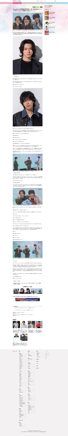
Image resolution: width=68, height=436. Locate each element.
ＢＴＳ (29, 404)
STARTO (20, 353)
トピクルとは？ (46, 351)
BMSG (19, 422)
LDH (19, 394)
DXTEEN (29, 354)
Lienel (20, 409)
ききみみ (37, 361)
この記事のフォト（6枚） (28, 286)
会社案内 (46, 358)
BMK (28, 382)
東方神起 (38, 354)
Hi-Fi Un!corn (38, 356)
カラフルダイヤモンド (30, 381)
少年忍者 (20, 374)
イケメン (37, 363)
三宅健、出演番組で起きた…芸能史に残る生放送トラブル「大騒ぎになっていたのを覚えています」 (38, 332)
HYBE (28, 402)
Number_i (20, 389)
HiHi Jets (20, 376)
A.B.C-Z (20, 373)
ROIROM (29, 371)
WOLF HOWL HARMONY (22, 402)
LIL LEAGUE (20, 401)
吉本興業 (29, 376)
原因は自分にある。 (21, 414)
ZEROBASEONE (30, 355)
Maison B (29, 384)
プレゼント (50, 11)
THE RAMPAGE (21, 406)
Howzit (20, 386)
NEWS (20, 380)
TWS (28, 411)
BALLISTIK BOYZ (21, 400)
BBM (28, 383)
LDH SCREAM (20, 395)
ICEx (19, 417)
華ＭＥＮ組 (29, 390)
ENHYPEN (29, 405)
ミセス (29, 364)
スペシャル (29, 362)
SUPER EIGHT (21, 355)
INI (28, 353)
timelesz (20, 367)
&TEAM (29, 410)
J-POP (28, 370)
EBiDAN (20, 408)
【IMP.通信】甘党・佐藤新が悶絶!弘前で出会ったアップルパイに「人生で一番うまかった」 (16, 332)
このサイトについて (47, 352)
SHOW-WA (29, 391)
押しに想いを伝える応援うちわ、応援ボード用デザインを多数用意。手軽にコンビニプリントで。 (25, 296)
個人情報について (47, 353)
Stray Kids (38, 353)
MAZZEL (20, 424)
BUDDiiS (20, 416)
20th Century (21, 356)
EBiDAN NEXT (21, 420)
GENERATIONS (21, 397)
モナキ (29, 389)
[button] (12, 3)
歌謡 (28, 387)
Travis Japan (20, 362)
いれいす (29, 397)
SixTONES (20, 360)
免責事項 (46, 356)
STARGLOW (20, 425)
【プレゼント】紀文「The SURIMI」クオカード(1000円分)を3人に (52, 33)
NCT (37, 355)
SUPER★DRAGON (21, 415)
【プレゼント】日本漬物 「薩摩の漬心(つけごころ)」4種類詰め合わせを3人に (52, 18)
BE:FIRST (20, 423)
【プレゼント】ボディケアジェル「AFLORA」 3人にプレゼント (52, 28)
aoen (28, 412)
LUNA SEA (29, 368)
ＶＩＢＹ (29, 403)
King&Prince (20, 354)
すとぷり (29, 396)
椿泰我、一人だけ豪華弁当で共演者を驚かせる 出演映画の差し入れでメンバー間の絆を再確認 (16, 345)
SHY (28, 360)
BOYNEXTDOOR (30, 409)
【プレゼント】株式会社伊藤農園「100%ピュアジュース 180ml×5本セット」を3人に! (52, 13)
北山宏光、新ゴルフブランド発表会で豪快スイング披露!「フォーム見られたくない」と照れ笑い (23, 345)
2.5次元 (28, 394)
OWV (28, 377)
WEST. (20, 357)
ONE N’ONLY (20, 410)
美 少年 (20, 375)
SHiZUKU (29, 388)
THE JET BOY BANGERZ (22, 403)
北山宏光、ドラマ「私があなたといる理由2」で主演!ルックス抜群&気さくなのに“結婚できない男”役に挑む (23, 332)
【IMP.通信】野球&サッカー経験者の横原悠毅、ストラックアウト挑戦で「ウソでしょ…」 (31, 332)
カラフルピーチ (30, 398)
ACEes (20, 381)
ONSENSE (37, 359)
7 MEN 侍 (20, 379)
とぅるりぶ (29, 395)
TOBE (21, 341)
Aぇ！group (20, 363)
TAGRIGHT (29, 375)
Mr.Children (29, 363)
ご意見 (45, 357)
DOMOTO (20, 368)
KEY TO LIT (20, 382)
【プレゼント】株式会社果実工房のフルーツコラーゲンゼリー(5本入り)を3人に (52, 23)
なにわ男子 (20, 361)
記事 (13, 341)
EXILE (20, 396)
